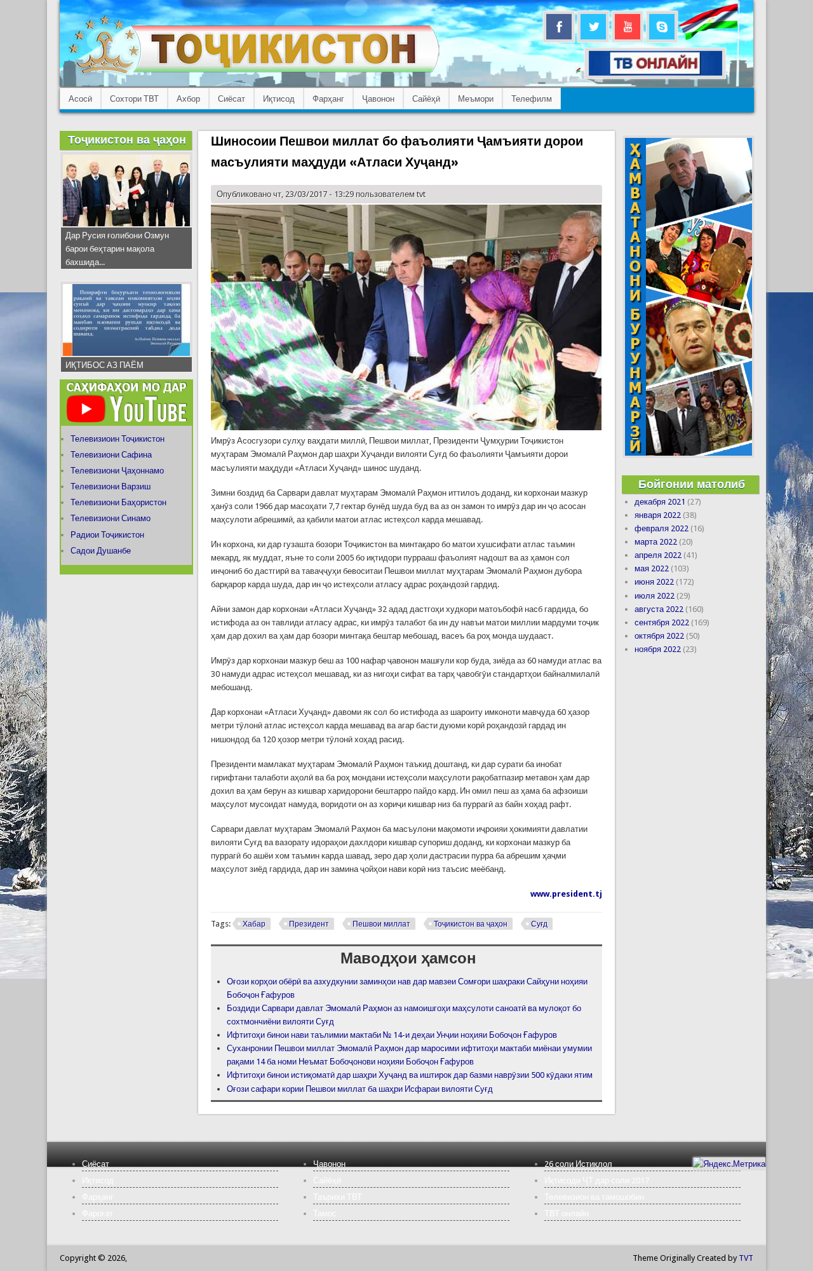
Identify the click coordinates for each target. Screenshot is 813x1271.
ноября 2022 (658, 649)
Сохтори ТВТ (134, 99)
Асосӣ (80, 99)
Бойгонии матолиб (691, 484)
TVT (746, 1258)
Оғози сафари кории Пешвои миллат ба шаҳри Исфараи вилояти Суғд (360, 1089)
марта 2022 (656, 542)
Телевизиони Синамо (111, 518)
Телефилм (531, 99)
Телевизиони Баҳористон (118, 502)
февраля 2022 (662, 528)
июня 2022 (654, 582)
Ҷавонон (378, 99)
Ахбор (188, 99)
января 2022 (658, 515)
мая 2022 (652, 568)
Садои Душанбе (101, 550)
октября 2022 (659, 636)
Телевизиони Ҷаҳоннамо (117, 470)
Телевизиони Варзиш (111, 486)
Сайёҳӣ (426, 99)
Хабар (254, 924)
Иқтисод (279, 99)
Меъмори (476, 99)
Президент (309, 924)
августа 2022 (659, 609)
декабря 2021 (660, 501)
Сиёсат (231, 99)
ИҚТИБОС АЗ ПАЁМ (104, 365)
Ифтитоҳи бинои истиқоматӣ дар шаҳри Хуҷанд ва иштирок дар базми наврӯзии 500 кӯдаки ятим (410, 1075)
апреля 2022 (658, 555)
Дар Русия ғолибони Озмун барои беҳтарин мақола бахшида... (117, 249)
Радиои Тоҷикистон (107, 535)
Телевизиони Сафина (111, 454)
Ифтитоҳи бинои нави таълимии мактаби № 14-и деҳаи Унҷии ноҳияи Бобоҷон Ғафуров (392, 1035)
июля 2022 (655, 596)
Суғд (539, 924)
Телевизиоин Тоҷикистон (118, 439)
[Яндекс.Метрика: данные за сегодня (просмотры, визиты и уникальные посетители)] (729, 1164)
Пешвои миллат (381, 924)
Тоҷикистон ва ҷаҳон (470, 924)
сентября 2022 (662, 622)
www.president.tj (566, 894)
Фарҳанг (328, 99)
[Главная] (253, 73)
